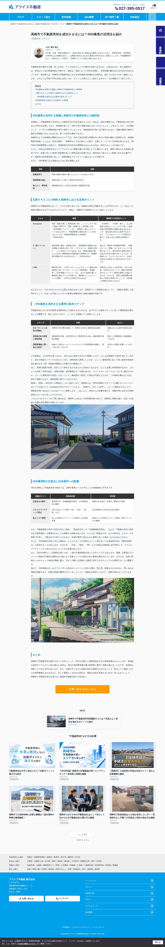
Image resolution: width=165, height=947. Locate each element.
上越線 (39, 865)
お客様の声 (89, 893)
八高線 (80, 865)
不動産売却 (36, 39)
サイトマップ (99, 927)
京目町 (99, 861)
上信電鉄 (65, 865)
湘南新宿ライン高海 (51, 865)
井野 (70, 869)
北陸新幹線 (99, 865)
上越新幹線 (89, 865)
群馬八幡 (36, 869)
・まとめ (37, 104)
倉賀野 (97, 869)
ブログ (20, 17)
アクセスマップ (91, 906)
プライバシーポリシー (81, 927)
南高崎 (51, 869)
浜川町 (48, 861)
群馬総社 (76, 869)
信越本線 (31, 865)
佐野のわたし (60, 869)
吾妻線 (115, 865)
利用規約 (66, 927)
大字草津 (75, 861)
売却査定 (134, 17)
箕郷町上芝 (39, 861)
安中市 (63, 857)
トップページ (90, 881)
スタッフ (88, 887)
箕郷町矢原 (85, 861)
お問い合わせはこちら (82, 689)
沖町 (93, 861)
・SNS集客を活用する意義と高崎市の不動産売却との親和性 (58, 89)
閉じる (158, 942)
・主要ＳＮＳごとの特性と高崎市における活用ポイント (56, 93)
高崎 (29, 869)
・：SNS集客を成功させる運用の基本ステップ (53, 97)
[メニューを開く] (152, 16)
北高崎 (44, 869)
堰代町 (67, 861)
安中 (84, 869)
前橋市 (49, 857)
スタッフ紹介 (43, 17)
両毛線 (108, 865)
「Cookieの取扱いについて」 (26, 944)
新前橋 (90, 869)
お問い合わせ (28, 898)
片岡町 (30, 861)
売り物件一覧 (112, 17)
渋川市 (77, 857)
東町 (54, 861)
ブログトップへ (82, 840)
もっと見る (82, 834)
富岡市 (56, 857)
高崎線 (73, 865)
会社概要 (89, 17)
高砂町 (60, 861)
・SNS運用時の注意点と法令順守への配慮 (51, 100)
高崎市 (29, 857)
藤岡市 (70, 857)
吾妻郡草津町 (39, 857)
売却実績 (66, 17)
